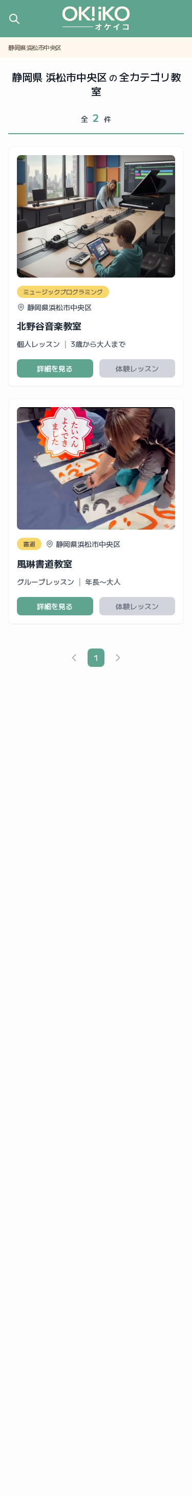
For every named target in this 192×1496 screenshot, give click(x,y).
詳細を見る (55, 368)
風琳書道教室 (44, 563)
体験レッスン (137, 368)
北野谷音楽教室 (49, 325)
